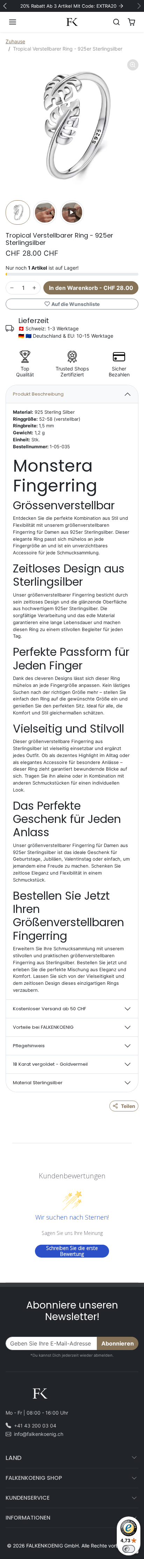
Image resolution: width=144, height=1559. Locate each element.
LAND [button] (14, 1457)
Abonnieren (117, 1343)
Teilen (128, 1106)
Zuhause (15, 41)
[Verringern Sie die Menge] (12, 287)
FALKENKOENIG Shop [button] (34, 1478)
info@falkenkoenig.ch (38, 1434)
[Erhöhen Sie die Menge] (34, 287)
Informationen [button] (28, 1518)
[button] (19, 22)
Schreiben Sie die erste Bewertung (72, 1251)
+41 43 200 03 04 (35, 1426)
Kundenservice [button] (28, 1498)
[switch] (128, 1549)
